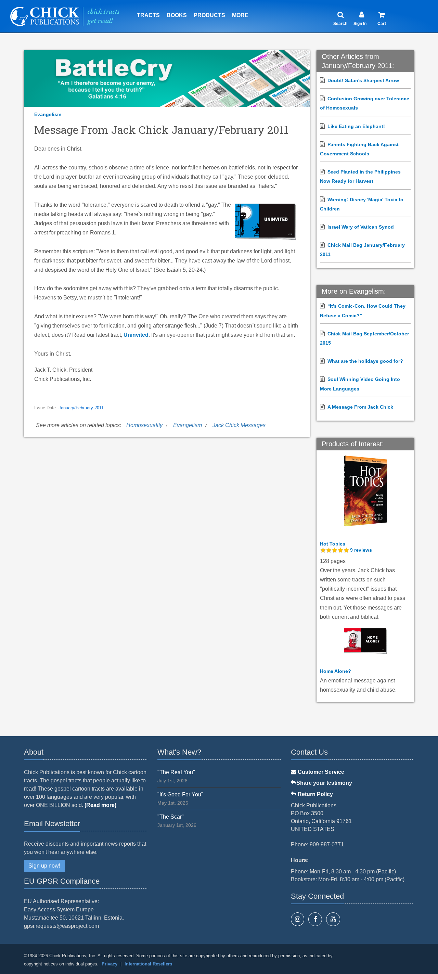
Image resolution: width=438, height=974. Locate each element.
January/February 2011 (81, 408)
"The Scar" (170, 817)
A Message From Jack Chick (360, 407)
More (240, 15)
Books (177, 15)
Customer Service (320, 772)
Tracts (148, 15)
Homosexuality (144, 425)
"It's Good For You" (180, 794)
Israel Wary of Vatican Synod (360, 227)
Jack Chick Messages (239, 425)
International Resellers (148, 963)
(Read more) (100, 805)
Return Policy (314, 794)
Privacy (109, 963)
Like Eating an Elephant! (356, 126)
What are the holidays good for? (365, 361)
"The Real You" (176, 772)
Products (209, 15)
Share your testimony (324, 783)
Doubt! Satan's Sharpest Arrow (363, 80)
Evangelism (47, 114)
